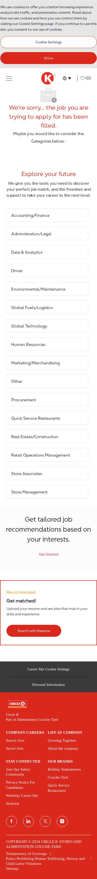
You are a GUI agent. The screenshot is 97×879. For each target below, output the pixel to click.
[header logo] (48, 78)
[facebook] (11, 821)
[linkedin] (28, 821)
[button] (9, 78)
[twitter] (45, 821)
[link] (48, 704)
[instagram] (62, 821)
